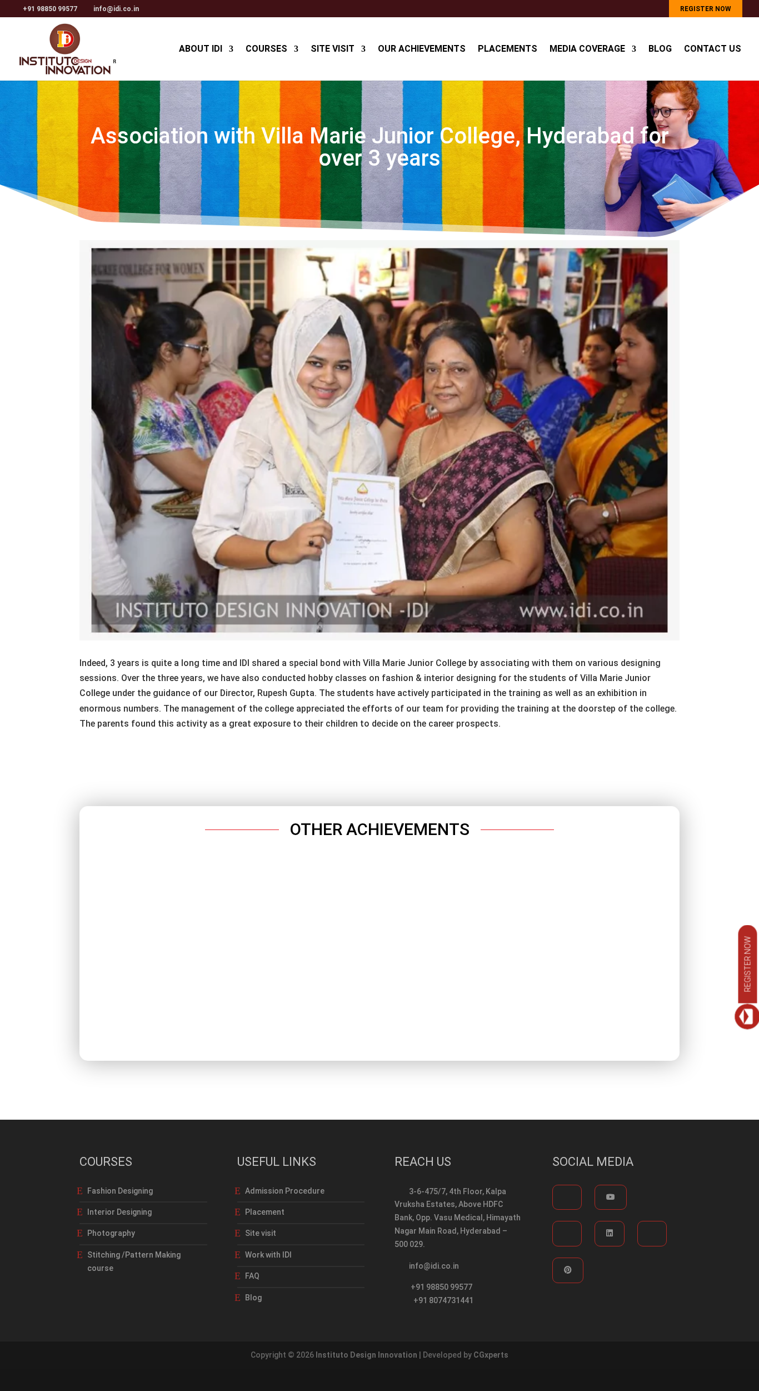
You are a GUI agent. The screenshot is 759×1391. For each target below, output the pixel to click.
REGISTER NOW (705, 9)
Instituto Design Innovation (366, 1354)
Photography (111, 1233)
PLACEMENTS (507, 49)
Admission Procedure (284, 1190)
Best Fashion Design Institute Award (380, 947)
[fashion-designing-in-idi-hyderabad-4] (379, 640)
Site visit (260, 1233)
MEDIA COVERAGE (587, 49)
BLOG (660, 49)
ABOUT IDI (200, 49)
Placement (264, 1212)
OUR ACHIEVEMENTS (422, 49)
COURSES (266, 49)
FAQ (252, 1275)
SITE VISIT (332, 49)
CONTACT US (712, 49)
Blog (253, 1297)
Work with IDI (268, 1254)
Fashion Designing (120, 1190)
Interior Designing (119, 1212)
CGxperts (490, 1354)
